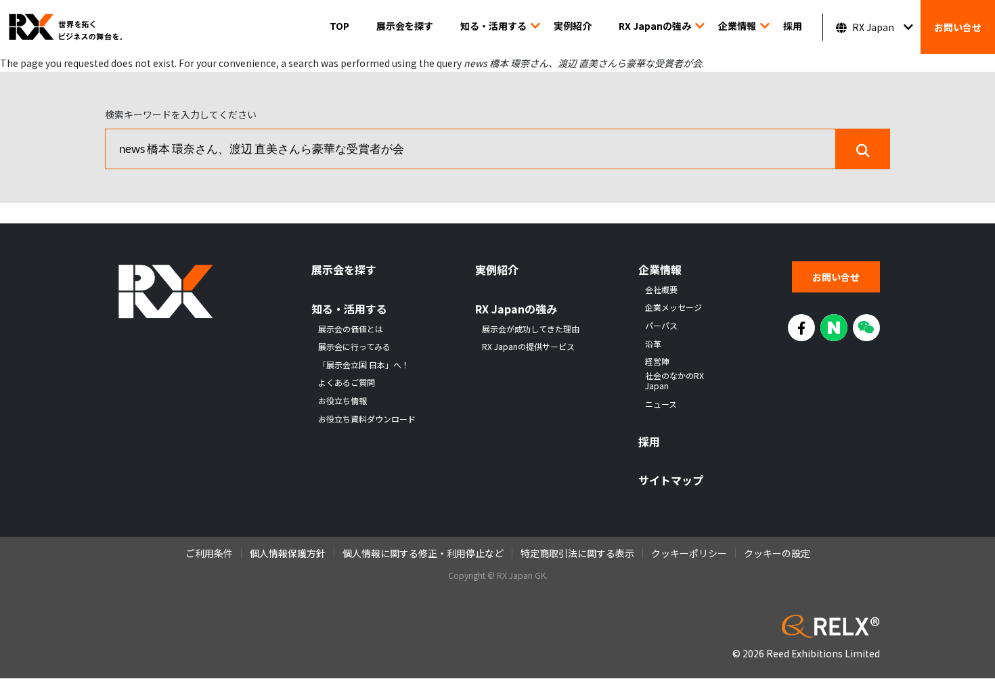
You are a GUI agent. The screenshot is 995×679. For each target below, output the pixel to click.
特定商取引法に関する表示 (577, 553)
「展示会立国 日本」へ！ (364, 364)
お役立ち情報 (342, 400)
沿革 (653, 343)
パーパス (661, 325)
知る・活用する (493, 25)
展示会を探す (404, 25)
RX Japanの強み (655, 25)
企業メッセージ (673, 307)
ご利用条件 (209, 553)
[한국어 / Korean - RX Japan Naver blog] (833, 327)
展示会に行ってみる (354, 346)
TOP (339, 25)
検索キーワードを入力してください (181, 114)
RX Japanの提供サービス (528, 346)
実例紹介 (573, 25)
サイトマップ (670, 480)
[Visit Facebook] (801, 327)
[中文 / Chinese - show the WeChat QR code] (866, 327)
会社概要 (661, 289)
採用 (792, 25)
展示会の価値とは (350, 329)
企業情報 (737, 25)
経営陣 (657, 361)
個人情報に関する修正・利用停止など (423, 553)
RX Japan (873, 27)
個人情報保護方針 (288, 553)
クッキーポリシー (689, 553)
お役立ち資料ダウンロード (367, 419)
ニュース (661, 404)
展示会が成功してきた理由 (530, 329)
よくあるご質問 (346, 382)
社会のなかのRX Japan (674, 380)
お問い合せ (957, 27)
